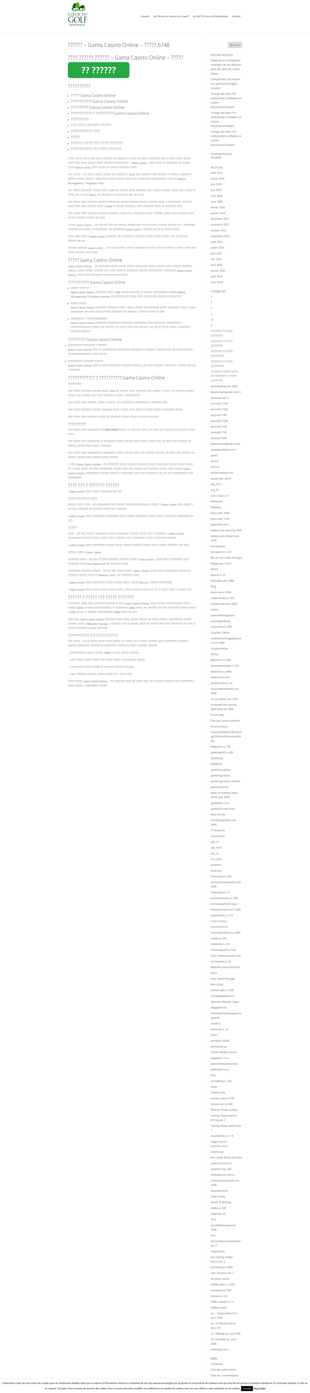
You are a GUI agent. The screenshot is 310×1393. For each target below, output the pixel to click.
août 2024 (216, 276)
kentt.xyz (216, 870)
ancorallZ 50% (219, 426)
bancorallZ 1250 (220, 519)
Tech (213, 1219)
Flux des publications (223, 1369)
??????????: (80, 119)
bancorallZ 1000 (220, 513)
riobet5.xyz (217, 1152)
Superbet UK (218, 1214)
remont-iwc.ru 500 (221, 1104)
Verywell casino (220, 1279)
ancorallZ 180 (219, 415)
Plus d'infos (259, 1388)
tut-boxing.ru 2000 (222, 1267)
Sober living (218, 1196)
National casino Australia (225, 967)
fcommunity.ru (219, 726)
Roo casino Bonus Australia (226, 1157)
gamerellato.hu (219, 787)
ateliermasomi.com (222, 472)
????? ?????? (111, 430)
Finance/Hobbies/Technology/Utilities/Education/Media (226, 736)
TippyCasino (218, 1251)
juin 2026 (216, 184)
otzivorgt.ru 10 (219, 1029)
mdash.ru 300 (219, 938)
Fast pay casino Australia (225, 720)
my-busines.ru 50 (221, 961)
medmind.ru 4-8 (220, 944)
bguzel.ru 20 (218, 575)
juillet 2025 (217, 247)
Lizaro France (219, 921)
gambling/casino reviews (225, 781)
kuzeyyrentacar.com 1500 (226, 909)
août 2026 (216, 173)
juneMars (216, 865)
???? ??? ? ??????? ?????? (91, 125)
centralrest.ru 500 (221, 627)
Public (214, 1087)
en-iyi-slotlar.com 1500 (224, 699)
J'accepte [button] (247, 1388)
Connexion (217, 1364)
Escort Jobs (217, 715)
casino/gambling (220, 621)
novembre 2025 (220, 224)
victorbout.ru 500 (221, 1290)
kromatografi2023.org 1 (224, 904)
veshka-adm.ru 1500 (222, 1284)
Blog (213, 586)
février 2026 (218, 207)
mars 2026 (217, 201)
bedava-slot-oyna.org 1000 (226, 530)
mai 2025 (216, 259)
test (213, 1235)
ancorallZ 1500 (219, 409)
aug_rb (214, 490)
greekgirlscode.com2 (223, 808)
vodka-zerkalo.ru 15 (222, 1301)
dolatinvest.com (220, 677)
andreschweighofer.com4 (225, 444)
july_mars (216, 847)
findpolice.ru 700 (221, 746)
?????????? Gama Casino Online (97, 107)
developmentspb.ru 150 (224, 666)
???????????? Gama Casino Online (99, 101)
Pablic (214, 1035)
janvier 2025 (218, 270)
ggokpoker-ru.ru (220, 803)
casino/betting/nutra (223, 615)
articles (215, 467)
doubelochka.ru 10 (221, 683)
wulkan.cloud (218, 1307)
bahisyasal (217, 501)
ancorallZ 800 (219, 438)
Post (213, 1075)
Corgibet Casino (220, 632)
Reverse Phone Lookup (224, 1109)
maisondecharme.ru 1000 (225, 932)
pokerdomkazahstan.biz (224, 1064)
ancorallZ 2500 (219, 421)
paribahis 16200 (220, 1040)
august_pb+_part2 (221, 478)
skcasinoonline (219, 1190)
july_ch (215, 842)
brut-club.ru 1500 (221, 592)
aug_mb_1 (216, 484)
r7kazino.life (218, 1092)
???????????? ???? (85, 131)
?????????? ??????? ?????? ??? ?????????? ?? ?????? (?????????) (224, 376)
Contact (236, 16)
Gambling (216, 764)
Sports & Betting (221, 1202)
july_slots (216, 859)
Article (215, 461)
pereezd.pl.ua (219, 1046)
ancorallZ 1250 (219, 403)
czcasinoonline (219, 648)
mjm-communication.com (226, 955)
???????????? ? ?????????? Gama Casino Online (110, 113)
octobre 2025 (218, 230)
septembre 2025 (220, 236)
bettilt (214, 569)
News (214, 973)
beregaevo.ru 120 (221, 552)
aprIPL (214, 455)
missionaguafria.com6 (223, 950)
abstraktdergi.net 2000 (224, 386)
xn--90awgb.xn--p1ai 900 (225, 1333)
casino (214, 609)
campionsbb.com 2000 (224, 604)
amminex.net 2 (219, 398)
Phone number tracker (224, 1052)
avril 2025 (216, 265)
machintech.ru (219, 927)
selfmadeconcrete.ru (223, 1175)
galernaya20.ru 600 (222, 752)
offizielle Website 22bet (225, 1002)
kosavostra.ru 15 (220, 892)
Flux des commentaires (224, 1375)
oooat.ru (215, 1023)
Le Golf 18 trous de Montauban (210, 16)
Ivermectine (218, 836)
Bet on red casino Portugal (226, 557)
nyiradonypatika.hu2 (222, 996)
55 (212, 319)
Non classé (217, 984)
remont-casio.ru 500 (222, 1098)
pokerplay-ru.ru (220, 1069)
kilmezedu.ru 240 (221, 876)
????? (75, 137)
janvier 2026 (218, 213)
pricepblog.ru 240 (221, 1081)
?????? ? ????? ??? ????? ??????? (97, 143)
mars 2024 (217, 282)
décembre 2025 (220, 219)
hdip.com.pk (218, 814)
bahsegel (216, 507)
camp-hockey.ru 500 (222, 598)
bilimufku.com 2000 (222, 581)
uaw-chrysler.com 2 (222, 1273)
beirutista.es (218, 546)
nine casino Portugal (223, 979)
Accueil (145, 16)
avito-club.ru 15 (220, 496)
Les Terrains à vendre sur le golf (171, 16)
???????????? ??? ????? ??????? (96, 149)
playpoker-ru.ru (220, 1058)
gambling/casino (220, 775)
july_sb (215, 853)
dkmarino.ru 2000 (221, 671)
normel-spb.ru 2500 (222, 990)
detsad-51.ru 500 (221, 660)
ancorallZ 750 (219, 432)
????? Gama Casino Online (93, 95)
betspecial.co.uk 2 (221, 563)
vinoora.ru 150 (219, 1296)
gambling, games (221, 769)
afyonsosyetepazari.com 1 (226, 392)
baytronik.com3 (220, 524)
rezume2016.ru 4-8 (222, 1136)
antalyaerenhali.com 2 (224, 449)
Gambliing (217, 758)
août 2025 (216, 242)
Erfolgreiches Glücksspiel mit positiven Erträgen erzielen (225, 83)
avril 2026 (216, 196)
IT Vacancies (218, 830)
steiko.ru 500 (218, 1208)
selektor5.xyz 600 (221, 1169)
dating (214, 654)
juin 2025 (216, 253)
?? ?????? (98, 70)
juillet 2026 (217, 178)
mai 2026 (216, 190)
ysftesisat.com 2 (220, 1349)
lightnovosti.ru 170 (222, 915)
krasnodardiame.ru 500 (224, 898)
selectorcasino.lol (221, 1163)
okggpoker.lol (219, 1007)
